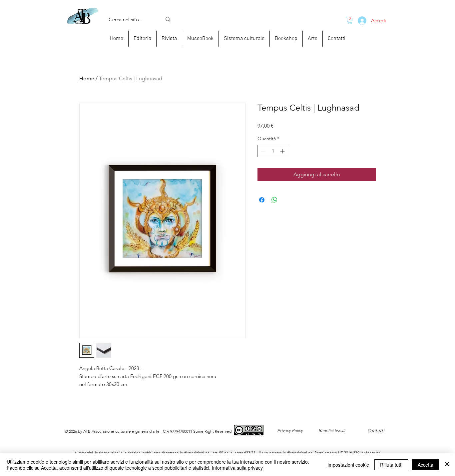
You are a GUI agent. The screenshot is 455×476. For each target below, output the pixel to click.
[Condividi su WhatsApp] (274, 200)
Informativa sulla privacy (237, 467)
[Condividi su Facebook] (262, 200)
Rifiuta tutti (391, 464)
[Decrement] (262, 151)
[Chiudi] (447, 465)
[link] (350, 20)
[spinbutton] (273, 151)
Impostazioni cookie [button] (348, 464)
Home (86, 78)
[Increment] (283, 151)
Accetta (425, 464)
